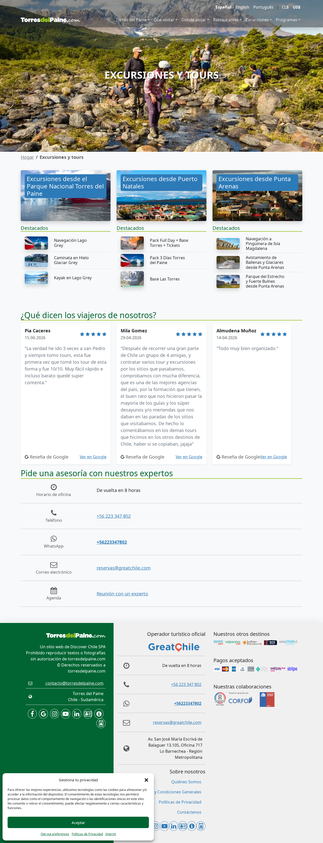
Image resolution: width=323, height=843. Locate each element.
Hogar (27, 157)
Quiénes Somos (186, 782)
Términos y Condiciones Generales (168, 792)
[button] (146, 779)
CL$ (285, 7)
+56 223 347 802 (114, 516)
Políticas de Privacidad (87, 834)
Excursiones (257, 20)
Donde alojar (193, 20)
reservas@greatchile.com (124, 568)
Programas (286, 20)
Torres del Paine (131, 20)
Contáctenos (189, 812)
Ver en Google (93, 457)
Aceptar (78, 822)
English (242, 7)
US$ (296, 7)
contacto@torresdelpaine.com (74, 683)
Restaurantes (226, 20)
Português (263, 7)
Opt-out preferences (55, 834)
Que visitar (164, 20)
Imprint (110, 834)
